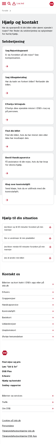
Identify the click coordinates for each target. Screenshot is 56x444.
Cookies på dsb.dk (11, 421)
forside (5, 11)
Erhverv (6, 376)
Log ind (20, 3)
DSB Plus (7, 371)
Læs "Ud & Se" (10, 367)
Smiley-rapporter (11, 385)
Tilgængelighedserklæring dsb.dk (18, 431)
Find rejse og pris (11, 362)
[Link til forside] (51, 4)
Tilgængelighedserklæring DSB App (19, 436)
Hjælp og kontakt (11, 381)
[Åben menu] (4, 4)
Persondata (8, 426)
